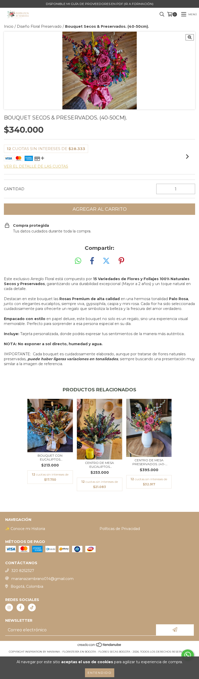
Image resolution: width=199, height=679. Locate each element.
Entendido (100, 673)
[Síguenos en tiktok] (32, 607)
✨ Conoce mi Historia (25, 528)
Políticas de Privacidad (120, 528)
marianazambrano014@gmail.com (42, 578)
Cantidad (14, 189)
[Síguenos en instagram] (9, 607)
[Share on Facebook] (92, 261)
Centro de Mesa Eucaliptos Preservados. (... (99, 465)
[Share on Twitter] (106, 261)
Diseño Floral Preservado (39, 26)
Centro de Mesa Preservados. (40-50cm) (148, 462)
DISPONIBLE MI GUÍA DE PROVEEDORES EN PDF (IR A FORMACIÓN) (99, 4)
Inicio (8, 26)
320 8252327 (22, 570)
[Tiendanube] (99, 646)
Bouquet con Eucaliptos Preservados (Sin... (50, 457)
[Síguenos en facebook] (20, 607)
